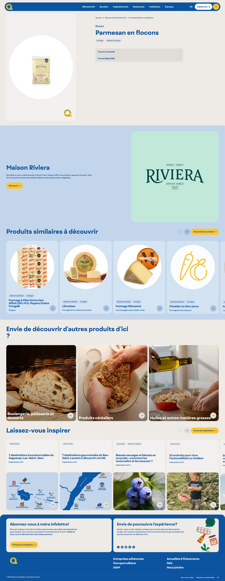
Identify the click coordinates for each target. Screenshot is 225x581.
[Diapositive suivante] (187, 232)
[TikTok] (129, 547)
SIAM (116, 567)
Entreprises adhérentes (128, 559)
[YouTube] (126, 547)
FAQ (169, 563)
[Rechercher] (216, 7)
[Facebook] (118, 547)
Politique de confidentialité (205, 577)
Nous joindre (175, 567)
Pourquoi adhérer (124, 563)
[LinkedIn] (133, 547)
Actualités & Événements (183, 559)
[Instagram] (122, 547)
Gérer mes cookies (187, 577)
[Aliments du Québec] (9, 7)
